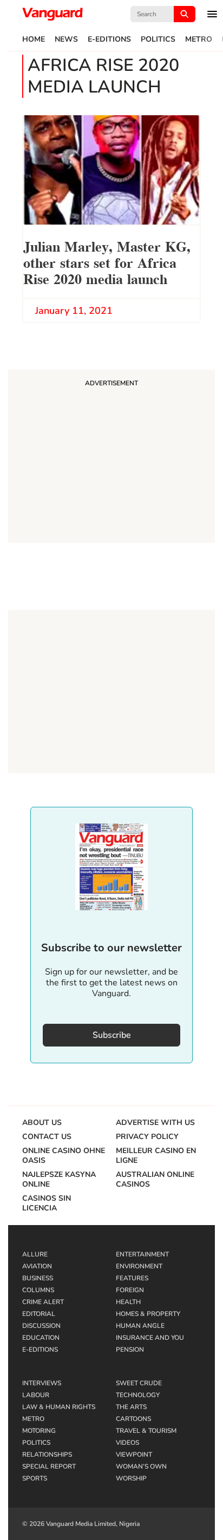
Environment (139, 1266)
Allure (35, 1254)
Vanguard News (52, 14)
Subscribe (112, 1035)
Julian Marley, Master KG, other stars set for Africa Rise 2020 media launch (107, 261)
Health (128, 1302)
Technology (138, 1395)
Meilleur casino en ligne (156, 1156)
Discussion (41, 1325)
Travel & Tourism (146, 1430)
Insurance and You (150, 1337)
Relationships (47, 1454)
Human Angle (140, 1325)
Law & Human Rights (58, 1407)
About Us (42, 1123)
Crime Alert (43, 1302)
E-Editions (109, 39)
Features (132, 1278)
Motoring (39, 1430)
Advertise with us (155, 1123)
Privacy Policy (147, 1137)
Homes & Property (148, 1313)
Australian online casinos (155, 1179)
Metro (198, 39)
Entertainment (142, 1254)
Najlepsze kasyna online (59, 1179)
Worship (131, 1478)
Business (37, 1278)
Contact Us (46, 1137)
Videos (127, 1442)
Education (41, 1337)
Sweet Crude (139, 1383)
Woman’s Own (141, 1466)
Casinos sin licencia (46, 1203)
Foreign (130, 1290)
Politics (158, 39)
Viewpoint (134, 1454)
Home (33, 39)
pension (130, 1349)
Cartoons (133, 1418)
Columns (38, 1290)
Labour (35, 1395)
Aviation (37, 1266)
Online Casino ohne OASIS (63, 1156)
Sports (34, 1478)
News (66, 39)
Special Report (49, 1466)
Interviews (41, 1383)
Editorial (38, 1313)
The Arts (131, 1407)
